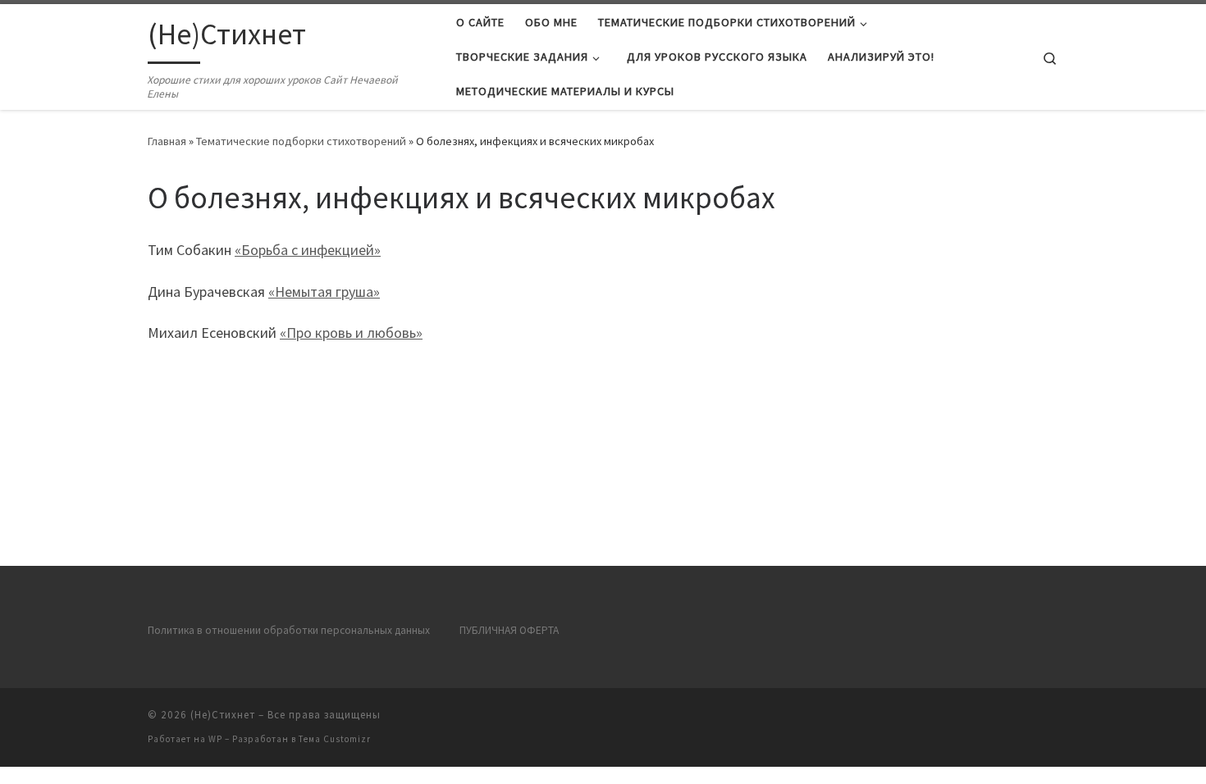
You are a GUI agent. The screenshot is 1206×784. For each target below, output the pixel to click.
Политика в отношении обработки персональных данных (289, 630)
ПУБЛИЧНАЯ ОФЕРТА (509, 630)
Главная (167, 141)
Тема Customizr (335, 739)
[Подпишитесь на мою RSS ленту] (1053, 719)
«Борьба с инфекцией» (308, 249)
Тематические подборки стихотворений (301, 141)
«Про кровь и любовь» (351, 332)
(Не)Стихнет (222, 715)
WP (215, 739)
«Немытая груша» (324, 291)
